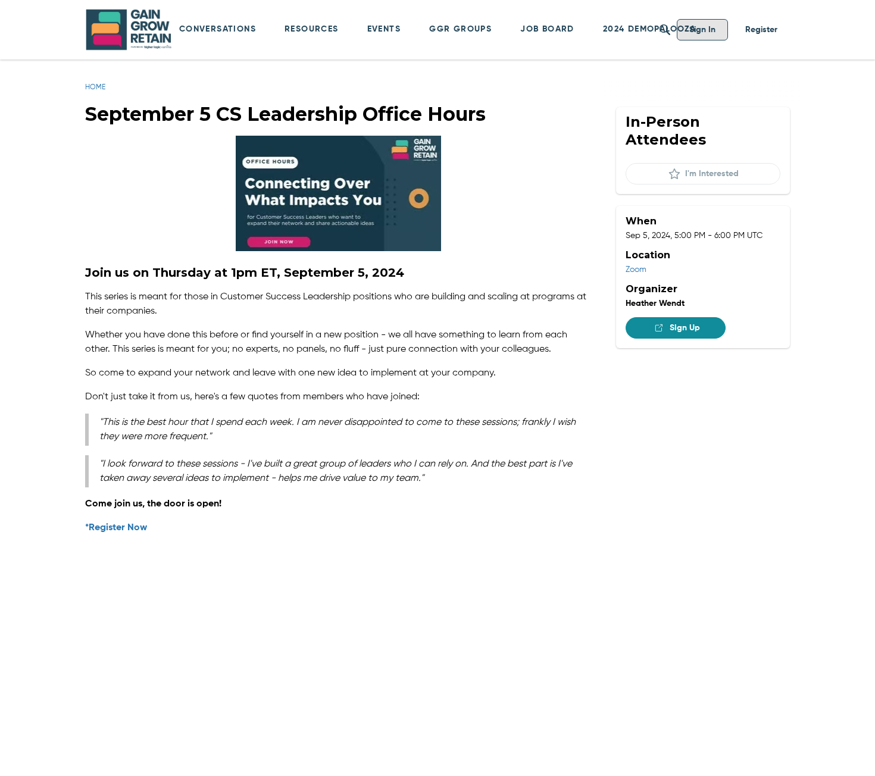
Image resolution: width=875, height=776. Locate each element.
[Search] (665, 29)
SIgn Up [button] (685, 328)
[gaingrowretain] (130, 29)
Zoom (636, 269)
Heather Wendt (655, 303)
